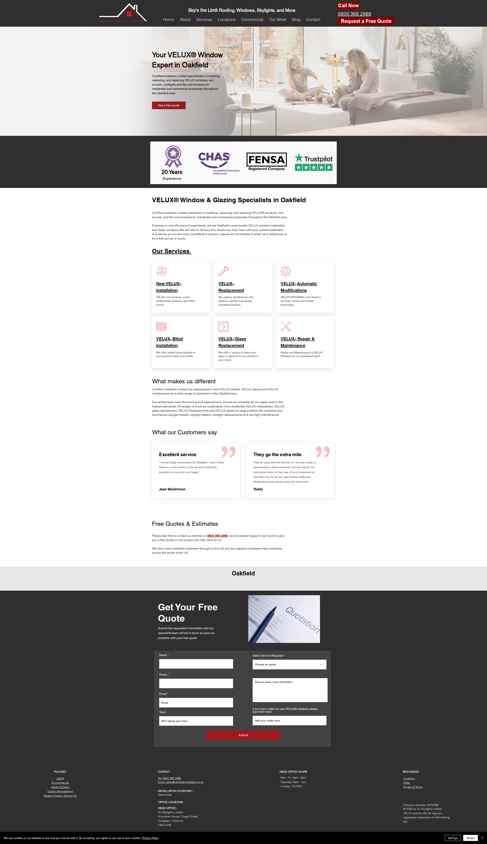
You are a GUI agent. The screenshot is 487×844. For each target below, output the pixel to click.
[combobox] (196, 721)
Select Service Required (268, 655)
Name (163, 655)
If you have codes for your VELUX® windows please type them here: (285, 710)
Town (162, 712)
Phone (163, 674)
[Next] (165, 503)
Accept (470, 838)
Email (162, 693)
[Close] (482, 838)
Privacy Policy (150, 838)
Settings (453, 838)
